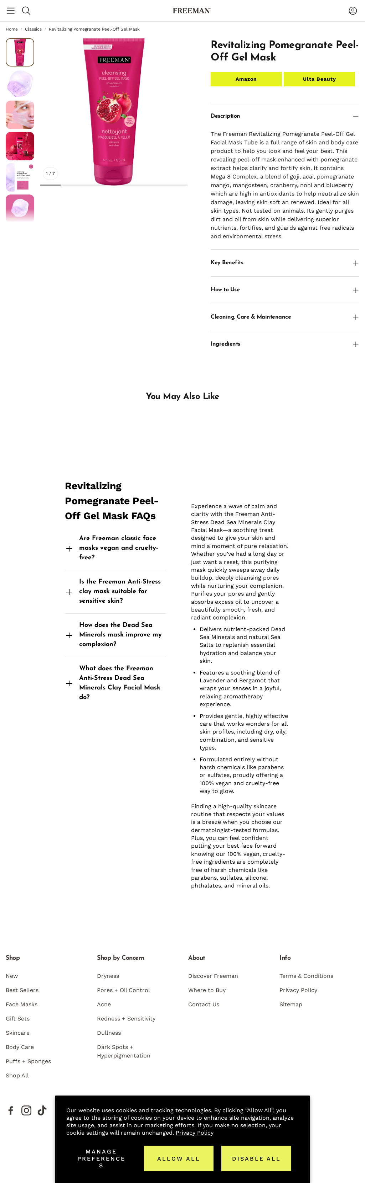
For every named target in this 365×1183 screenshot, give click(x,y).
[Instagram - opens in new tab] (26, 1110)
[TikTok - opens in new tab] (42, 1110)
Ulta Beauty (319, 79)
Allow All (178, 1158)
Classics (33, 29)
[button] (11, 11)
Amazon (246, 79)
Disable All (256, 1158)
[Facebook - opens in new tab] (11, 1110)
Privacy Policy (195, 1132)
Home (12, 29)
